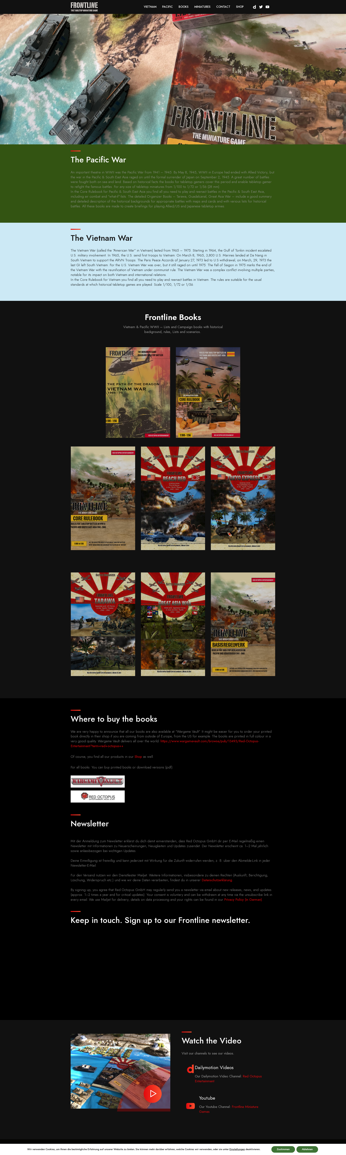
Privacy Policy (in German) (243, 899)
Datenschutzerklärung (217, 879)
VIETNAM (150, 7)
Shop (138, 756)
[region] (173, 72)
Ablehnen (307, 1149)
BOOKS (183, 7)
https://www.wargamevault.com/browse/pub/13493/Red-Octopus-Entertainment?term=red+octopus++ (165, 743)
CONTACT (223, 7)
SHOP (240, 7)
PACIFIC (167, 7)
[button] (5, 72)
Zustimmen (283, 1149)
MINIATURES (202, 7)
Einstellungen (237, 1149)
